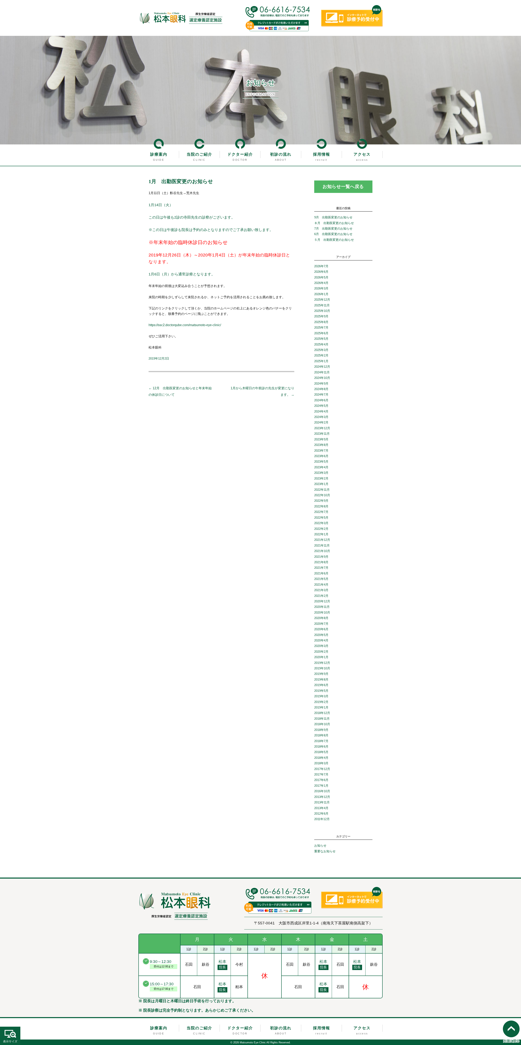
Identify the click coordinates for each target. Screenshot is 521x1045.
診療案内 (158, 154)
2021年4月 (321, 584)
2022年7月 (321, 512)
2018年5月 (321, 752)
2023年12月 (322, 428)
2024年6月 (321, 400)
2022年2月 (321, 528)
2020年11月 (322, 606)
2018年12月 (322, 713)
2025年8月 (321, 322)
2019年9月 (321, 673)
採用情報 (321, 154)
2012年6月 (321, 813)
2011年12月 (322, 819)
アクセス (362, 154)
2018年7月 (321, 741)
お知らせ (320, 845)
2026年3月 (321, 288)
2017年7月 (321, 774)
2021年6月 (321, 573)
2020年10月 (322, 612)
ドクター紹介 (240, 154)
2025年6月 (321, 333)
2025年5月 (321, 338)
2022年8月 (321, 506)
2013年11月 (322, 802)
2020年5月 (321, 635)
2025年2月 (321, 355)
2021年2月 (321, 595)
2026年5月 (321, 277)
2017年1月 (321, 785)
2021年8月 (321, 562)
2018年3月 (321, 763)
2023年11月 (322, 433)
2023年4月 (321, 467)
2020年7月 (321, 623)
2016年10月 (322, 791)
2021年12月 (322, 539)
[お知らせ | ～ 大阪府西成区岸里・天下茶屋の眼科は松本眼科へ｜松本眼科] (180, 18)
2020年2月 (321, 651)
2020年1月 (321, 657)
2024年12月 (322, 366)
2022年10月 (322, 495)
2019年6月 (321, 685)
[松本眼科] (175, 906)
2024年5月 (321, 405)
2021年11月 (322, 545)
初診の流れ (280, 154)
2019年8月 (321, 679)
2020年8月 (321, 618)
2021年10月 (322, 551)
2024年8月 (321, 389)
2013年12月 (322, 797)
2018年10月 (322, 724)
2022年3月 (321, 523)
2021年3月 (321, 590)
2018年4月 (321, 757)
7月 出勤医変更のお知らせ (333, 228)
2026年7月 (321, 266)
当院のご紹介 (199, 154)
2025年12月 (322, 299)
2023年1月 (321, 484)
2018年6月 (321, 746)
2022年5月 (321, 517)
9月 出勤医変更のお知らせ (333, 217)
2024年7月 (321, 394)
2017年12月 (322, 769)
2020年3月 (321, 646)
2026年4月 (321, 283)
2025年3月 (321, 350)
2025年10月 (322, 310)
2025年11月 (322, 305)
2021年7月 (321, 567)
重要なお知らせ (325, 851)
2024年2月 (321, 422)
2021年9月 (321, 556)
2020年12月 (322, 601)
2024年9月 (321, 383)
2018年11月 (322, 718)
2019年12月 (322, 662)
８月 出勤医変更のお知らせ (334, 223)
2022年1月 (321, 534)
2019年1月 (321, 707)
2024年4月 (321, 411)
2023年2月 (321, 478)
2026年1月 (321, 294)
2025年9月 (321, 316)
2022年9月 (321, 500)
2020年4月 (321, 640)
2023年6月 (321, 456)
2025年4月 (321, 344)
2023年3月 (321, 472)
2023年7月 (321, 450)
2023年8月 (321, 445)
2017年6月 (321, 780)
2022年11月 (322, 489)
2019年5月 (321, 690)
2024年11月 (322, 372)
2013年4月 (321, 808)
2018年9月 (321, 730)
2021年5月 (321, 579)
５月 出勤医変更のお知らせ (334, 239)
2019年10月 (322, 668)
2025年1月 (321, 361)
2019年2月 (321, 702)
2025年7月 (321, 327)
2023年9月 (321, 439)
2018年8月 (321, 735)
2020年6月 (321, 629)
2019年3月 (321, 696)
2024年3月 (321, 417)
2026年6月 (321, 271)
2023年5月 (321, 461)
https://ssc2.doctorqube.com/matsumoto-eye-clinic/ (185, 325)
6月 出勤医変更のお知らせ (333, 234)
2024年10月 (322, 378)
